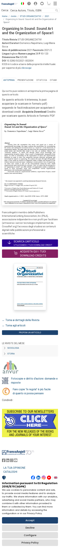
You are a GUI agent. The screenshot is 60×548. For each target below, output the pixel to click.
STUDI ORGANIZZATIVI (30, 16)
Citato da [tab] (41, 80)
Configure (30, 535)
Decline (30, 527)
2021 (47, 16)
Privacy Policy (30, 542)
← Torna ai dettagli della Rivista (20, 320)
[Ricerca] (56, 10)
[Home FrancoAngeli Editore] (10, 4)
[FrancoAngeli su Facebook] (3, 461)
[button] (22, 4)
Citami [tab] (53, 80)
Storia (11, 354)
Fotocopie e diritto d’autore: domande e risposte (34, 380)
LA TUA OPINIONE (14, 467)
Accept (30, 520)
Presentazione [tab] (26, 80)
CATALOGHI (10, 471)
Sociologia (13, 348)
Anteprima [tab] (9, 80)
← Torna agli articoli (13, 325)
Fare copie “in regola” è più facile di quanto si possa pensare (32, 391)
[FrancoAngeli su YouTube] (15, 461)
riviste (13, 16)
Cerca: (5, 10)
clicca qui (26, 68)
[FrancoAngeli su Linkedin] (7, 461)
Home (4, 16)
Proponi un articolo (30, 332)
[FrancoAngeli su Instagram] (11, 461)
